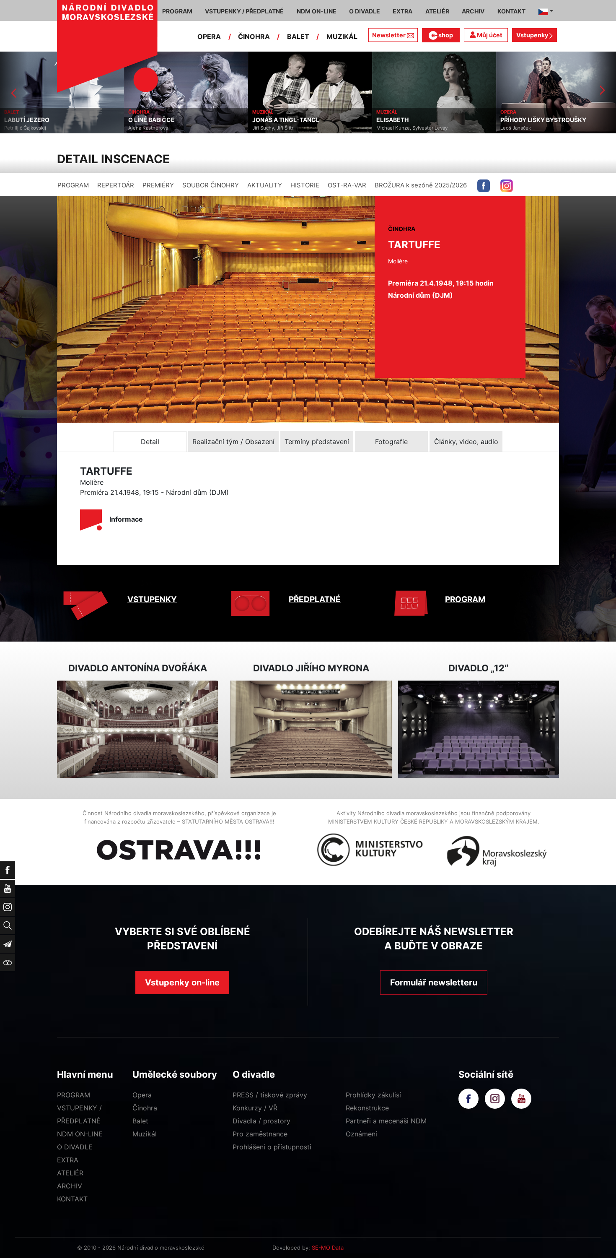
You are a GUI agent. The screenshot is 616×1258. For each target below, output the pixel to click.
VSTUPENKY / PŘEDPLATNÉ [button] (244, 11)
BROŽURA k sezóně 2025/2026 (421, 185)
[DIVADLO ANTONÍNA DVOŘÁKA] (137, 729)
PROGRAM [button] (177, 11)
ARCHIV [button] (473, 11)
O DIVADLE (75, 1147)
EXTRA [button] (402, 11)
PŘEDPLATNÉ (315, 599)
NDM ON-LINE (80, 1134)
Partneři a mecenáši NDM (386, 1121)
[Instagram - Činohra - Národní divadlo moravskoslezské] (506, 185)
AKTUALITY (264, 185)
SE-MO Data (328, 1247)
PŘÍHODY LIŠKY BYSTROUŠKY (419, 120)
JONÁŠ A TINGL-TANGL (161, 120)
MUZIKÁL (341, 36)
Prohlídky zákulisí (373, 1095)
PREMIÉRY (158, 185)
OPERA (209, 36)
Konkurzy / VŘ (255, 1108)
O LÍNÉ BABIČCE (27, 120)
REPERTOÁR (115, 185)
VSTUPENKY (152, 599)
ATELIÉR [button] (437, 11)
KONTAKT (72, 1199)
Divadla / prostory (261, 1121)
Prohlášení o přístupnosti (272, 1147)
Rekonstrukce (367, 1108)
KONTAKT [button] (511, 11)
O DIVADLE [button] (364, 11)
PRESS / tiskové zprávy (270, 1095)
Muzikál (144, 1134)
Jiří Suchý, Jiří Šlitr (148, 128)
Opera (142, 1095)
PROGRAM (73, 185)
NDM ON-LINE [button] (316, 11)
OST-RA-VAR (347, 185)
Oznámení (361, 1134)
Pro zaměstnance (260, 1134)
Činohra (144, 1108)
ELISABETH (268, 120)
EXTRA (67, 1160)
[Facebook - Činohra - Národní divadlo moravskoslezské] (483, 185)
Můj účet (489, 35)
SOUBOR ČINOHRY (210, 185)
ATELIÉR (70, 1173)
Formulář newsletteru (433, 982)
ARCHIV (69, 1186)
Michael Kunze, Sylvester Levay (288, 128)
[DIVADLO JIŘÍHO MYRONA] (310, 729)
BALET (298, 36)
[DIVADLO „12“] (478, 729)
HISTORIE (304, 185)
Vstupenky (532, 35)
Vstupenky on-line (182, 982)
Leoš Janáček (391, 128)
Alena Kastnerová (24, 128)
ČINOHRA (254, 36)
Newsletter (389, 35)
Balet (140, 1121)
